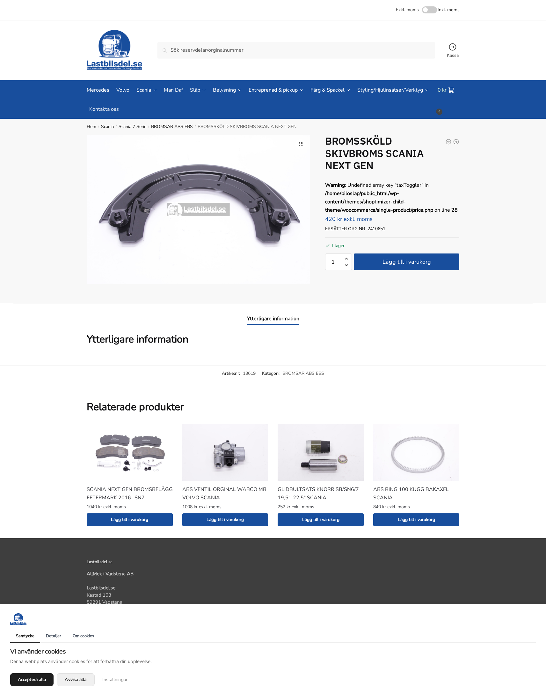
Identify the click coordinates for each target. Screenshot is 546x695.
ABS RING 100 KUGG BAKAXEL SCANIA (411, 493)
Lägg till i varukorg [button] (129, 520)
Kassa (453, 55)
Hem (91, 127)
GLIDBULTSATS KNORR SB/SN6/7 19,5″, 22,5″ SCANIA (318, 493)
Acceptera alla (32, 679)
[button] (300, 144)
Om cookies (83, 636)
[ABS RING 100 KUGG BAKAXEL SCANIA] (416, 452)
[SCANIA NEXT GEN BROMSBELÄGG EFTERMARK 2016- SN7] (130, 452)
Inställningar (114, 679)
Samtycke (25, 636)
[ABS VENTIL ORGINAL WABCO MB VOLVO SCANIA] (225, 452)
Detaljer (53, 636)
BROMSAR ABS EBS (172, 127)
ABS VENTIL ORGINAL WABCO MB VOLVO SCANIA (224, 493)
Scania (107, 127)
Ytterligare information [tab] (273, 318)
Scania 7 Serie (132, 127)
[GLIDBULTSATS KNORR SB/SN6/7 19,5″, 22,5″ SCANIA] (321, 452)
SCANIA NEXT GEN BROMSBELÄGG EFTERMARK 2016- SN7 (130, 493)
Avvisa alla (75, 679)
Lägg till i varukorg (406, 262)
